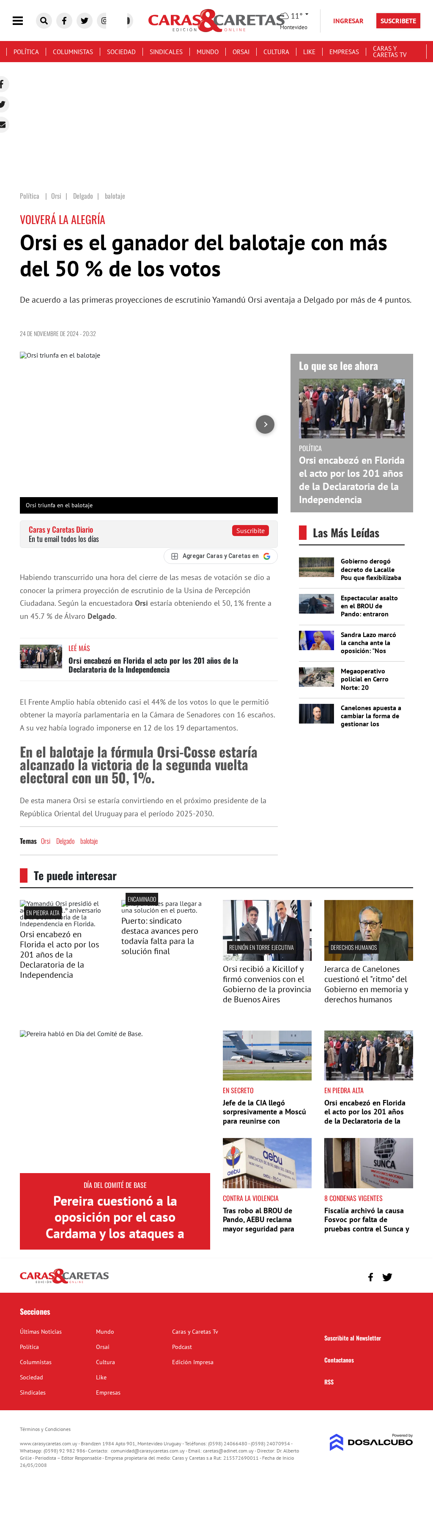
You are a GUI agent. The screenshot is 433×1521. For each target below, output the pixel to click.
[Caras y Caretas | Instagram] (105, 21)
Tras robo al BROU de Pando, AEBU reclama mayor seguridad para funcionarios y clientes (260, 1224)
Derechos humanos (354, 947)
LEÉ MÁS (79, 648)
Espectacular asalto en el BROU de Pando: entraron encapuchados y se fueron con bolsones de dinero (371, 618)
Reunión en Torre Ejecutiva (261, 947)
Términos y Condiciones (45, 1429)
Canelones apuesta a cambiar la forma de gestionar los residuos (371, 719)
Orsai (241, 52)
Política (26, 52)
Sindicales (166, 52)
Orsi (45, 840)
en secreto (238, 1090)
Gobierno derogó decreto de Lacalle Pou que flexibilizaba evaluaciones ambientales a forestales (371, 581)
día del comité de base (115, 1185)
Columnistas (73, 52)
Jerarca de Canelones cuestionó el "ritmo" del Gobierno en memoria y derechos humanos (366, 984)
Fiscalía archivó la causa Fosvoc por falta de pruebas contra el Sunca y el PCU (366, 1224)
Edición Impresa (193, 1362)
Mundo (208, 52)
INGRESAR (348, 20)
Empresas (344, 52)
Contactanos (339, 1359)
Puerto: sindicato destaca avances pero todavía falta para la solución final (159, 936)
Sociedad (121, 52)
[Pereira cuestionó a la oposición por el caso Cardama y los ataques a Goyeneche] (115, 1101)
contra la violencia (251, 1198)
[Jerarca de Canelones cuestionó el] (368, 958)
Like (309, 52)
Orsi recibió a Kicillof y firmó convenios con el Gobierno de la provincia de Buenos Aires (267, 984)
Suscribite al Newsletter (352, 1337)
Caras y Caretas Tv (390, 51)
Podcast (182, 1347)
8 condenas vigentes (353, 1198)
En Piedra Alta (43, 912)
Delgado (65, 840)
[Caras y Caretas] (64, 1283)
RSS (329, 1381)
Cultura (276, 52)
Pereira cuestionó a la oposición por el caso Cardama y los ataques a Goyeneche (115, 1225)
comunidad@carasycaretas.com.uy (148, 1450)
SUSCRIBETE (398, 20)
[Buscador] (44, 21)
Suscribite (250, 530)
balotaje (89, 840)
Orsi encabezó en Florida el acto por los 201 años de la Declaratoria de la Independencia (153, 665)
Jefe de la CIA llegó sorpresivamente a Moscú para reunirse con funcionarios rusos (264, 1116)
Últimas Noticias (41, 1331)
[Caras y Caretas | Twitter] (85, 21)
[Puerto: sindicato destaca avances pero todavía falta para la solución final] (165, 910)
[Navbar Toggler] (24, 20)
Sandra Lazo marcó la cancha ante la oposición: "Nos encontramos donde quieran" (370, 650)
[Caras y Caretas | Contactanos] (403, 1276)
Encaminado (142, 899)
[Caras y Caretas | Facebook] (64, 21)
